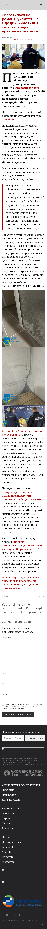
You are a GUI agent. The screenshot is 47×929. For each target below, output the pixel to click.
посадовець (30, 584)
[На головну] (18, 5)
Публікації (9, 789)
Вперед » (41, 596)
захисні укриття (12, 577)
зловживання (32, 577)
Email (5, 684)
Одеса (5, 40)
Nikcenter (8, 119)
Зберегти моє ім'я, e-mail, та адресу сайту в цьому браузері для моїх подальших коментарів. (23, 707)
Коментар (7, 637)
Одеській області (27, 87)
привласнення (11, 588)
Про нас (7, 837)
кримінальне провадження (19, 580)
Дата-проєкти (11, 799)
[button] (41, 5)
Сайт (4, 694)
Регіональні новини (21, 40)
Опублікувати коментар (18, 715)
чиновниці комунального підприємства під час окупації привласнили (22, 545)
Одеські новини (12, 584)
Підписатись (35, 738)
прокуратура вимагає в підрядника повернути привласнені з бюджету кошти (21, 495)
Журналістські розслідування (21, 784)
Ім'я (4, 673)
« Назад (5, 596)
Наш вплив (9, 794)
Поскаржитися (11, 842)
